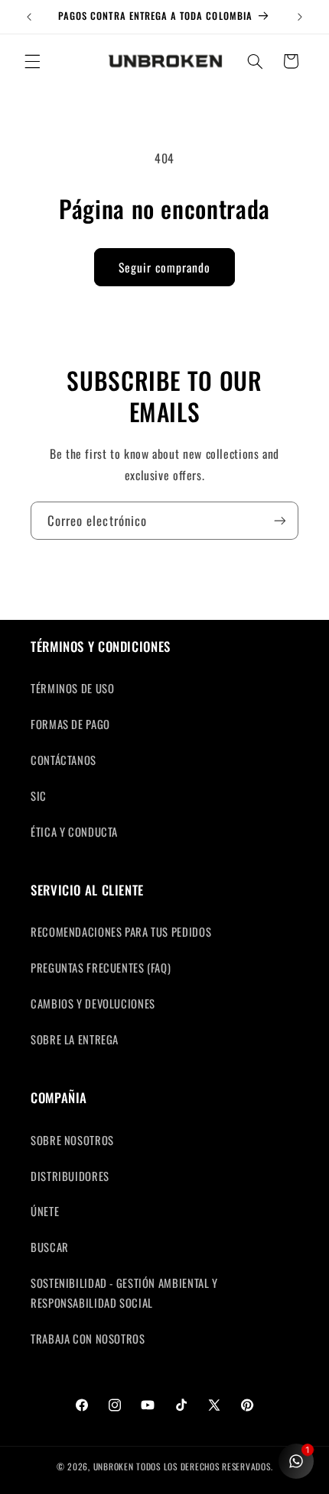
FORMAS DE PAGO (70, 723)
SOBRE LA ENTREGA (75, 1039)
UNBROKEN (115, 1466)
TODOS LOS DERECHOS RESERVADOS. (204, 1466)
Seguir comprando (165, 267)
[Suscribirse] (280, 520)
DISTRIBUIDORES (70, 1175)
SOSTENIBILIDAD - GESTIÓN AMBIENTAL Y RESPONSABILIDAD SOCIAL (124, 1292)
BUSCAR (50, 1246)
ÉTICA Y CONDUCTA (74, 831)
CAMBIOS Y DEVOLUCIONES (93, 1003)
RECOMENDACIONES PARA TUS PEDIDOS (121, 931)
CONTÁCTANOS (63, 759)
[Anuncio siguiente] (300, 17)
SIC (39, 795)
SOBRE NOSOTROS (72, 1139)
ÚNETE (45, 1210)
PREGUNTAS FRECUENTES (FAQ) (101, 967)
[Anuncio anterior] (29, 17)
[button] (32, 61)
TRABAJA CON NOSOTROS (88, 1338)
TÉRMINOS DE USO (72, 687)
